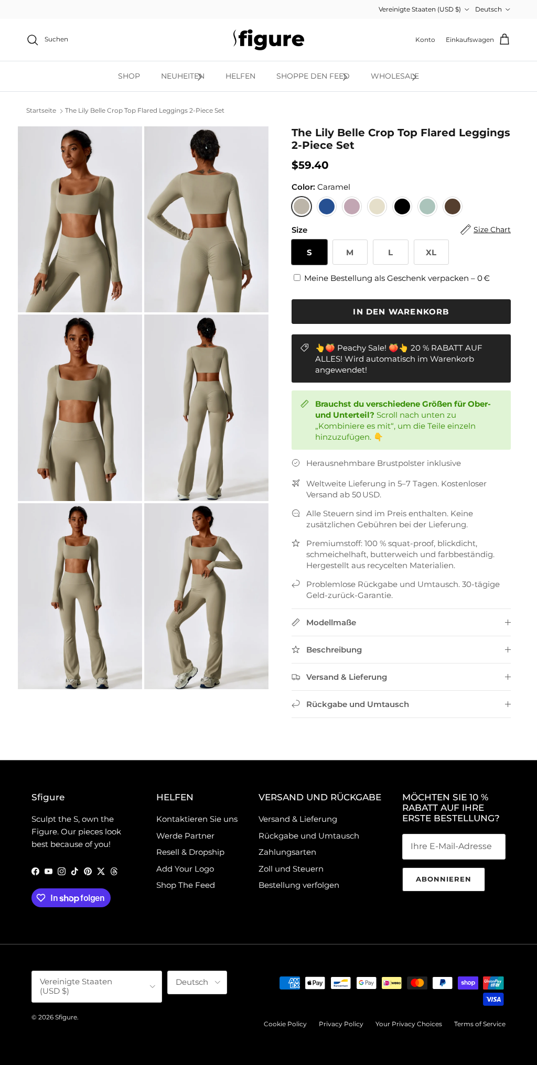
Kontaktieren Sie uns (197, 819)
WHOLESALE (395, 76)
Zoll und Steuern (291, 869)
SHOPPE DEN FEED (313, 76)
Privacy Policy (341, 1024)
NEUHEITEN (183, 76)
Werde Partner (185, 836)
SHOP (129, 76)
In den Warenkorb (401, 312)
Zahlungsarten (287, 852)
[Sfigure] (268, 39)
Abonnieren (443, 879)
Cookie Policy (285, 1024)
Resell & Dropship (190, 852)
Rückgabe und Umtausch (309, 836)
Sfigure (66, 1017)
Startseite (41, 111)
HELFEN (240, 76)
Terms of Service (480, 1024)
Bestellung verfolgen (299, 885)
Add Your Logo (185, 869)
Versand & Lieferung (298, 819)
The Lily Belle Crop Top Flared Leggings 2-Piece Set (144, 111)
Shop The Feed (185, 885)
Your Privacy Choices (408, 1024)
